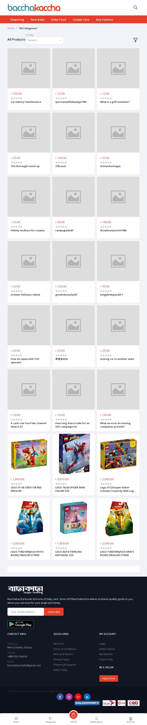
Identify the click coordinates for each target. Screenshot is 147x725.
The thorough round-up (25, 166)
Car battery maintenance (26, 102)
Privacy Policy (61, 659)
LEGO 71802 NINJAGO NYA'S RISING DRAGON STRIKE (27, 553)
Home (10, 28)
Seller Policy (60, 670)
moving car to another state (117, 359)
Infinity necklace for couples (28, 230)
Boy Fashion (104, 19)
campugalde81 (64, 230)
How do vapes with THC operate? (25, 360)
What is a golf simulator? (115, 102)
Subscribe (54, 612)
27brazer (60, 166)
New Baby (38, 19)
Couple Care (81, 19)
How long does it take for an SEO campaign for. (72, 424)
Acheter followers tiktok (25, 294)
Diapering (17, 19)
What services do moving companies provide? (115, 424)
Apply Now (109, 678)
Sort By (29, 35)
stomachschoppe (110, 166)
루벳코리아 (61, 359)
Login (102, 643)
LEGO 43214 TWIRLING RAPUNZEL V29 (68, 553)
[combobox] (44, 40)
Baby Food (58, 19)
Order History (107, 649)
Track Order (106, 659)
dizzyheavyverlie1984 (113, 230)
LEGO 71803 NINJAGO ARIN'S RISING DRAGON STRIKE (117, 553)
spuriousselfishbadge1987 (71, 102)
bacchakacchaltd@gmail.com (24, 665)
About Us (58, 643)
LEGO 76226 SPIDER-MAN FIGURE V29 (70, 489)
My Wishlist (105, 654)
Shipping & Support (64, 664)
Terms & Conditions (64, 649)
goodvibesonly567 (66, 294)
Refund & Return (63, 654)
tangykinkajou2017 (111, 294)
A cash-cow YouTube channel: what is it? (29, 424)
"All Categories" (28, 28)
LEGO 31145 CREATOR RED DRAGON (26, 489)
